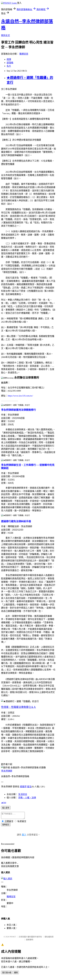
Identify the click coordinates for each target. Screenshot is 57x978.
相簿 (9, 59)
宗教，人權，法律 (27, 797)
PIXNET (13, 937)
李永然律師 (6, 771)
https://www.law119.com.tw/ (20, 396)
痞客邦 (23, 786)
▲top (3, 802)
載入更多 (5, 808)
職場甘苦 (23, 54)
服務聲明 (29, 940)
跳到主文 (5, 35)
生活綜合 (22, 794)
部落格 (10, 62)
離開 (16, 973)
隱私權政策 (49, 937)
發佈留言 (5, 825)
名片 (9, 66)
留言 (29, 786)
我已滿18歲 (6, 973)
